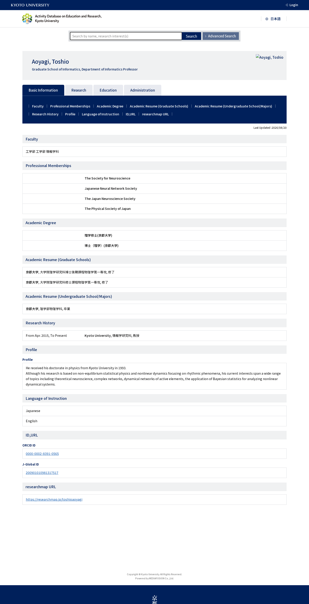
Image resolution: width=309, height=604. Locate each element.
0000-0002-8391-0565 (42, 453)
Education (108, 90)
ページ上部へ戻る (300, 595)
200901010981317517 (42, 472)
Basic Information (43, 90)
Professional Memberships (70, 106)
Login (294, 4)
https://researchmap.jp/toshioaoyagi (54, 499)
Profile (70, 114)
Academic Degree (110, 106)
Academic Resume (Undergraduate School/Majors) (233, 106)
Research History (45, 114)
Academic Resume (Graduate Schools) (159, 106)
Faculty (38, 106)
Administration (142, 90)
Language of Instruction (100, 114)
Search (191, 36)
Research (78, 90)
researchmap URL (155, 114)
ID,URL (130, 114)
